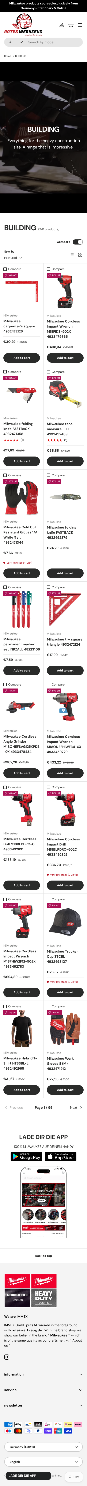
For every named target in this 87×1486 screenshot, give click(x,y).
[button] (71, 25)
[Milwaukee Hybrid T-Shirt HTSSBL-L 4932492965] (21, 1028)
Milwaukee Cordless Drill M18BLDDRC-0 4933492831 (20, 844)
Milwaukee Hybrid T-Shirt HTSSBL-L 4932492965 (20, 1063)
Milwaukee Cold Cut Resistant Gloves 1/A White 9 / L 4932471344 (20, 535)
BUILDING (20, 56)
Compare (63, 242)
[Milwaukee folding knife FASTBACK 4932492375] (65, 497)
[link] (17, 1107)
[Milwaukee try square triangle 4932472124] (65, 609)
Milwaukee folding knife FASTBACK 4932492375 (61, 532)
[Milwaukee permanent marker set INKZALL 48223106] (21, 609)
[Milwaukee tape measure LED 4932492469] (65, 394)
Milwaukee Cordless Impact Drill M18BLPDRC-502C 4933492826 (63, 847)
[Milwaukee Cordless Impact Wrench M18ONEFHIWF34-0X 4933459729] (65, 707)
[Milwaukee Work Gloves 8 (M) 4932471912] (65, 1028)
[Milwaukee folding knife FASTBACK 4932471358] (21, 394)
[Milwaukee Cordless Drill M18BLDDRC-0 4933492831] (21, 809)
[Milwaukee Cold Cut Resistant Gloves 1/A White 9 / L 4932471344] (21, 497)
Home (7, 56)
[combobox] (43, 42)
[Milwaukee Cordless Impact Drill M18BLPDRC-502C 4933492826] (65, 809)
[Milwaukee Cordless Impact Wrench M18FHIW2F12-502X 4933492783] (21, 921)
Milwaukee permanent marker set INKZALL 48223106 (21, 644)
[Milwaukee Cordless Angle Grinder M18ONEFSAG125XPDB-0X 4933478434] (21, 707)
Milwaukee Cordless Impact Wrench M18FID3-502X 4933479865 (63, 329)
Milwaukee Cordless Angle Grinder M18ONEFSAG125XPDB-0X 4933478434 (21, 744)
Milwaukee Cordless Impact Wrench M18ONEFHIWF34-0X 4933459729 (64, 744)
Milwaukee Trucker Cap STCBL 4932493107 (62, 956)
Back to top (43, 1256)
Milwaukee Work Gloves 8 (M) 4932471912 (60, 1063)
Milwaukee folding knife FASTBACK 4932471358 (18, 428)
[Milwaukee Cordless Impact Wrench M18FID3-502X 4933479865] (65, 291)
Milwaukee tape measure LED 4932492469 (60, 429)
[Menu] (80, 25)
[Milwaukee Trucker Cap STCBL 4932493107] (65, 921)
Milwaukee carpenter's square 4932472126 (19, 326)
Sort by (9, 251)
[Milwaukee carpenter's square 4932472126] (21, 291)
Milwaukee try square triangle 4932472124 (65, 642)
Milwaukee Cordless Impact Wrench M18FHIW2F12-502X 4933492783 (20, 959)
